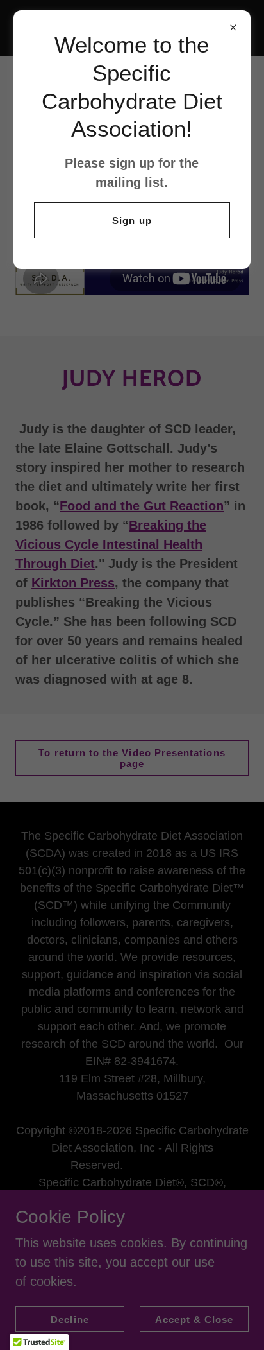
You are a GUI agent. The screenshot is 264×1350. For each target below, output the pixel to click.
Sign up (131, 220)
